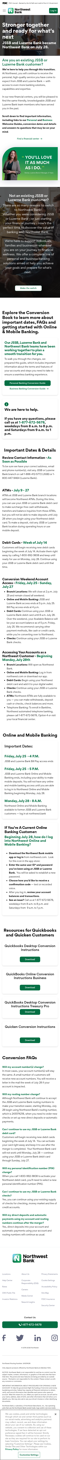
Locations (6, 1274)
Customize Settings (29, 1455)
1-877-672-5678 (31, 1324)
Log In (53, 10)
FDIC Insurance (48, 1299)
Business (47, 120)
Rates (4, 1286)
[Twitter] (20, 1337)
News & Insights (28, 1302)
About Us (25, 1274)
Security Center (48, 1305)
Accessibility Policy (49, 1286)
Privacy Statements (49, 1274)
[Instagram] (54, 1337)
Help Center (7, 1280)
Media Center (27, 1296)
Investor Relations (9, 1299)
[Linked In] (37, 1337)
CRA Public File (8, 1293)
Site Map (45, 1293)
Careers (24, 1289)
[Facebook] (4, 1337)
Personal (32, 120)
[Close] (55, 1414)
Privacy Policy (12, 1449)
